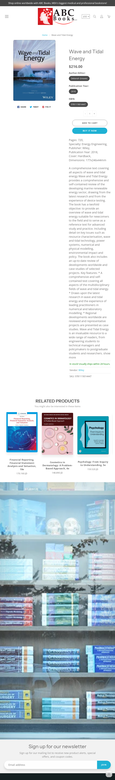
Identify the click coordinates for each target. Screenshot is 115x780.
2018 (73, 91)
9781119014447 (78, 104)
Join (104, 764)
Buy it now (90, 130)
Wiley (81, 370)
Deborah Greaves (79, 78)
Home (45, 35)
